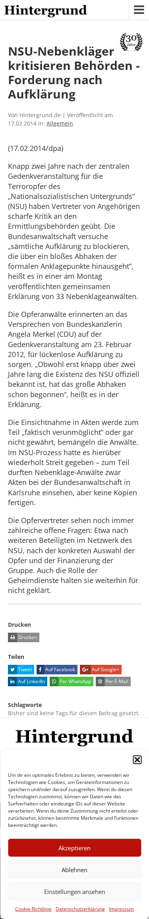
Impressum (121, 908)
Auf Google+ (105, 669)
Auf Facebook (59, 669)
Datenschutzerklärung (80, 908)
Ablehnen (74, 870)
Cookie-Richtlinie (33, 908)
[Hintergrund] (45, 11)
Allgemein (59, 123)
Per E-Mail (116, 681)
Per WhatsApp (74, 681)
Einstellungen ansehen (74, 892)
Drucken (27, 637)
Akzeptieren (74, 848)
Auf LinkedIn (31, 681)
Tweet (24, 669)
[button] (137, 760)
